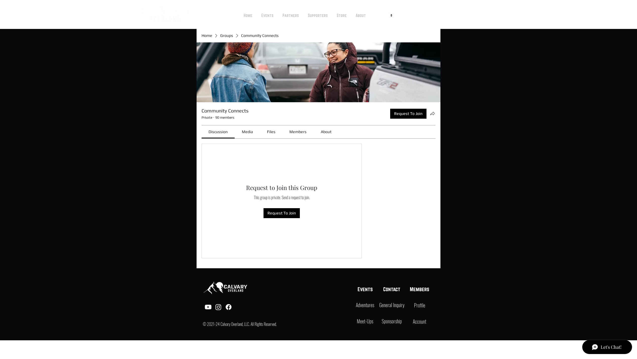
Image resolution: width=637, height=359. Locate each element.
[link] (218, 131)
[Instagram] (218, 307)
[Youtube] (208, 307)
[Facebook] (228, 307)
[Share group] (432, 113)
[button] (391, 14)
